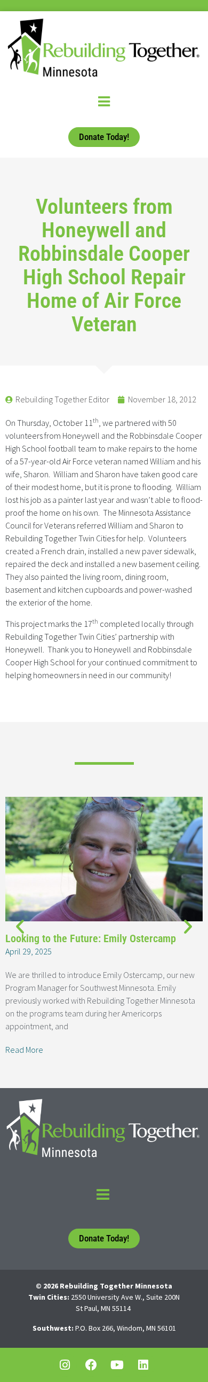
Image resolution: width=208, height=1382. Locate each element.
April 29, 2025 (28, 951)
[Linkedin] (143, 1365)
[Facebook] (91, 1365)
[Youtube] (117, 1365)
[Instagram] (65, 1365)
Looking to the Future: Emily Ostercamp (90, 938)
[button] (20, 926)
